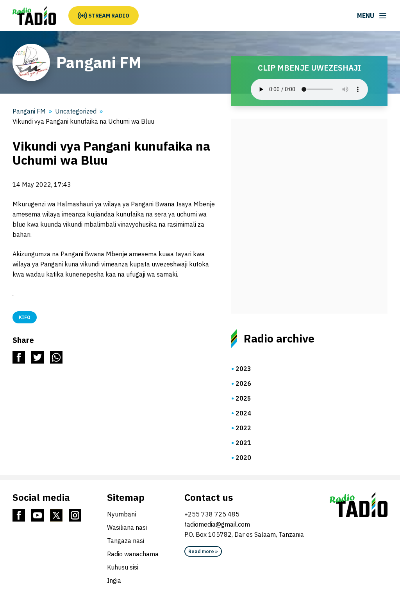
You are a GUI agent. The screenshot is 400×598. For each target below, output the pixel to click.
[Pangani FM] (34, 15)
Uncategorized (75, 111)
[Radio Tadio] (359, 504)
